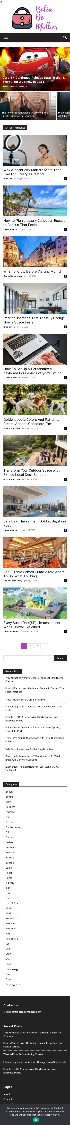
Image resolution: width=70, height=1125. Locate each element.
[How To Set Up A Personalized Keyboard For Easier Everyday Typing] (35, 349)
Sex (7, 943)
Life (7, 898)
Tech (8, 964)
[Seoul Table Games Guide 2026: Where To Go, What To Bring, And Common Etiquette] (35, 552)
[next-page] (45, 646)
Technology (11, 969)
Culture (9, 832)
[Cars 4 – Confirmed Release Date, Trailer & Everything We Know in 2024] (35, 69)
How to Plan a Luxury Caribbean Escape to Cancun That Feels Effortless (35, 690)
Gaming (9, 862)
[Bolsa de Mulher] (35, 18)
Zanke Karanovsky (12, 276)
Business (10, 806)
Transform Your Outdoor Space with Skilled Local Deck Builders (31, 472)
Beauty (9, 791)
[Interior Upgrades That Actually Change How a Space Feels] (35, 298)
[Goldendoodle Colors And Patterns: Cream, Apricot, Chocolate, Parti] (35, 400)
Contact (7, 1099)
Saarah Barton (10, 229)
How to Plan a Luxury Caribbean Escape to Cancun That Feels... (34, 223)
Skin (7, 948)
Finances (10, 852)
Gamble (9, 857)
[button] (5, 37)
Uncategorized (13, 984)
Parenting (10, 923)
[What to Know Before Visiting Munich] (35, 251)
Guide (8, 867)
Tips (7, 974)
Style (8, 958)
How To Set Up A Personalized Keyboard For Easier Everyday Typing (32, 371)
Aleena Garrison (11, 377)
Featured (10, 847)
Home (8, 877)
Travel (8, 979)
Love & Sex (11, 903)
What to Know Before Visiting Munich (32, 271)
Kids (7, 888)
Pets (7, 933)
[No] (65, 1114)
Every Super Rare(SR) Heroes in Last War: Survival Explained (31, 625)
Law (7, 893)
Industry (9, 882)
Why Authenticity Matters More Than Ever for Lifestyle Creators (32, 172)
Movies (9, 908)
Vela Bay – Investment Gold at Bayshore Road (29, 749)
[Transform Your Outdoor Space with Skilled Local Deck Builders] (35, 450)
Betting (9, 796)
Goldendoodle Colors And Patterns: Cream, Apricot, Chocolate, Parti (31, 422)
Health (9, 872)
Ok (35, 1120)
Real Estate (11, 938)
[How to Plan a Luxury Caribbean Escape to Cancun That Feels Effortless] (35, 201)
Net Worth (11, 918)
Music (8, 913)
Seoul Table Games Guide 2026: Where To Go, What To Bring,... (34, 574)
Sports (9, 953)
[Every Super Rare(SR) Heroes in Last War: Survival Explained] (35, 603)
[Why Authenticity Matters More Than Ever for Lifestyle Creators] (35, 150)
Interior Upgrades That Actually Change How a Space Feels (33, 708)
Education (10, 837)
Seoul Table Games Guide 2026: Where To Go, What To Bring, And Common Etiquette (34, 758)
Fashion (9, 842)
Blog (8, 801)
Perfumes (10, 928)
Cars (7, 817)
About (6, 1094)
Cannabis (10, 812)
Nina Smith (9, 178)
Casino (9, 822)
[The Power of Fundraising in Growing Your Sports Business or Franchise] (28, 106)
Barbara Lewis (10, 86)
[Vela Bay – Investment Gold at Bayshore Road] (35, 501)
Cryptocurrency (13, 827)
